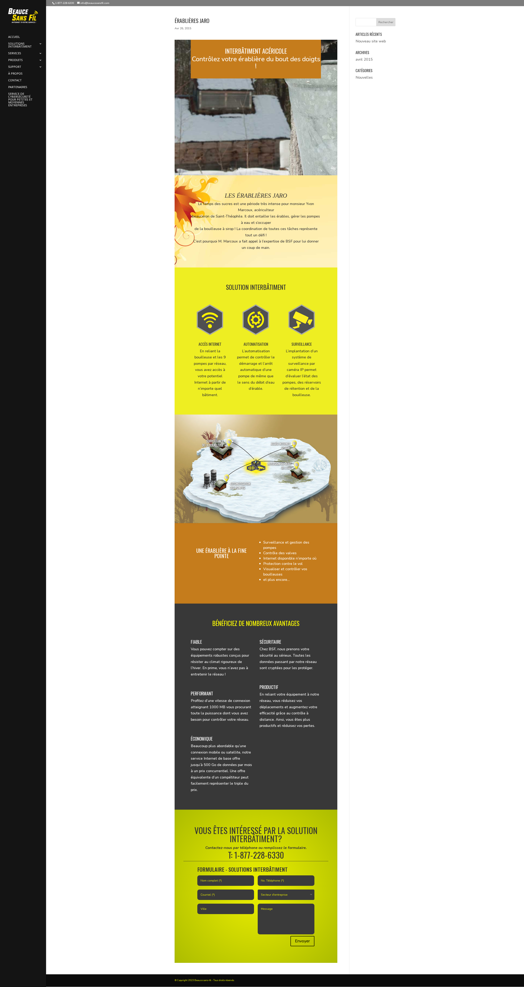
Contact (15, 80)
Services (14, 53)
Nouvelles (364, 77)
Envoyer (302, 941)
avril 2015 (364, 59)
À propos (15, 73)
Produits (15, 60)
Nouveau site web (371, 41)
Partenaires (17, 87)
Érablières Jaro (192, 21)
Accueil (14, 37)
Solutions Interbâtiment (20, 45)
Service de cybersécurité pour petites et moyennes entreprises (20, 99)
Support (14, 67)
